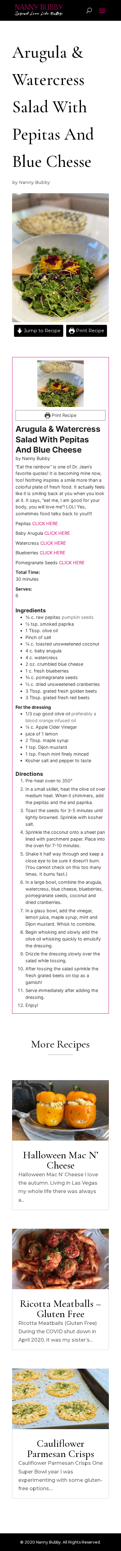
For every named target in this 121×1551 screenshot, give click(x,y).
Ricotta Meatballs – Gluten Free (60, 1309)
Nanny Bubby (34, 182)
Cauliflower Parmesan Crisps (60, 1448)
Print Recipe (89, 330)
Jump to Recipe (41, 330)
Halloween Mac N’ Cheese (60, 1160)
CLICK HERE (45, 523)
